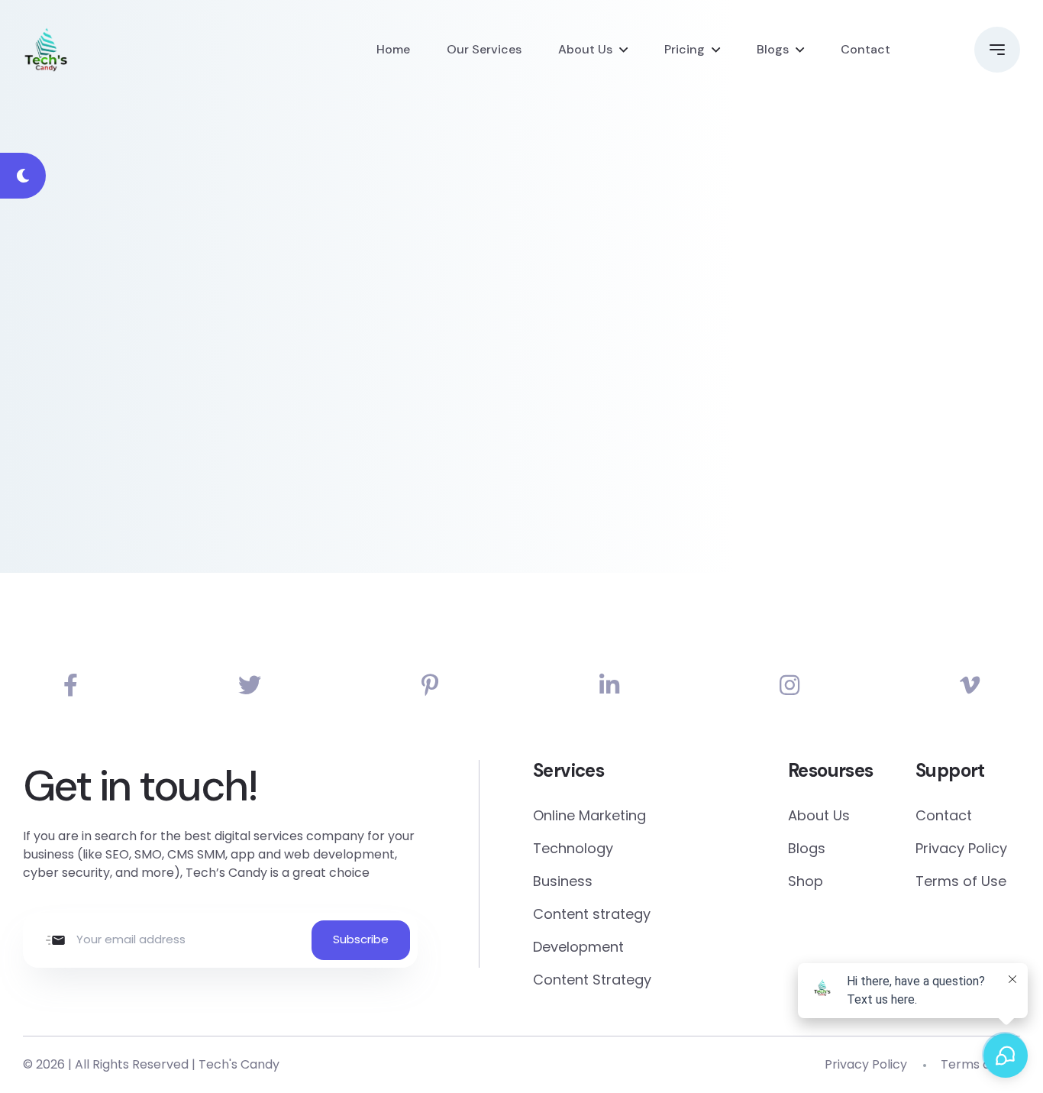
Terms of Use (960, 881)
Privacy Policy (961, 848)
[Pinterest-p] (430, 686)
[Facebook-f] (71, 686)
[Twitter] (249, 686)
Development (578, 946)
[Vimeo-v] (969, 686)
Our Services (484, 49)
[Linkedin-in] (609, 686)
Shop (805, 881)
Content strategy (592, 913)
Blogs (773, 49)
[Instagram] (789, 686)
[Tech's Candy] (46, 50)
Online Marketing (589, 815)
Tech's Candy (239, 1064)
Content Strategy (592, 979)
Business (563, 881)
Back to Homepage (141, 419)
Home (393, 49)
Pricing (684, 49)
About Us (585, 49)
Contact (865, 49)
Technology (573, 848)
